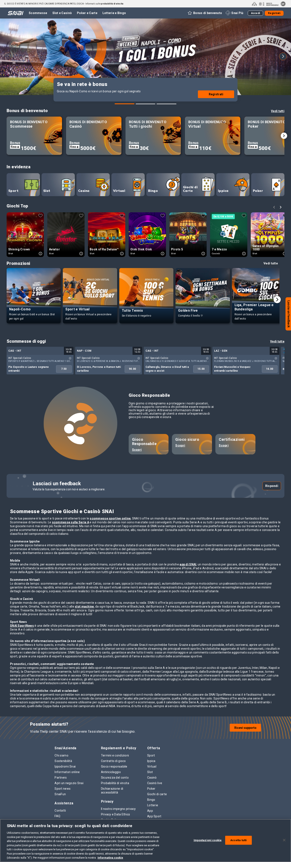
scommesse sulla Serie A (70, 522)
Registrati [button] (274, 13)
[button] (204, 13)
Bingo (153, 191)
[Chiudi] (284, 840)
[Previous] (8, 56)
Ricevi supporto (245, 727)
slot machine (84, 606)
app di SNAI (188, 564)
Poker (258, 191)
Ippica (223, 191)
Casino (84, 191)
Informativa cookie (110, 857)
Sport (13, 191)
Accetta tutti (238, 840)
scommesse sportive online (110, 518)
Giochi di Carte (190, 189)
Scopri (137, 449)
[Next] (283, 56)
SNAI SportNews (22, 625)
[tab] (124, 103)
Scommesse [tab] (38, 13)
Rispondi (271, 486)
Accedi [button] (255, 13)
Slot (46, 191)
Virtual (119, 191)
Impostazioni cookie (208, 840)
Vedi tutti (277, 111)
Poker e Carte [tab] (87, 13)
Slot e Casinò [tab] (62, 13)
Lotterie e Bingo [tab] (114, 13)
